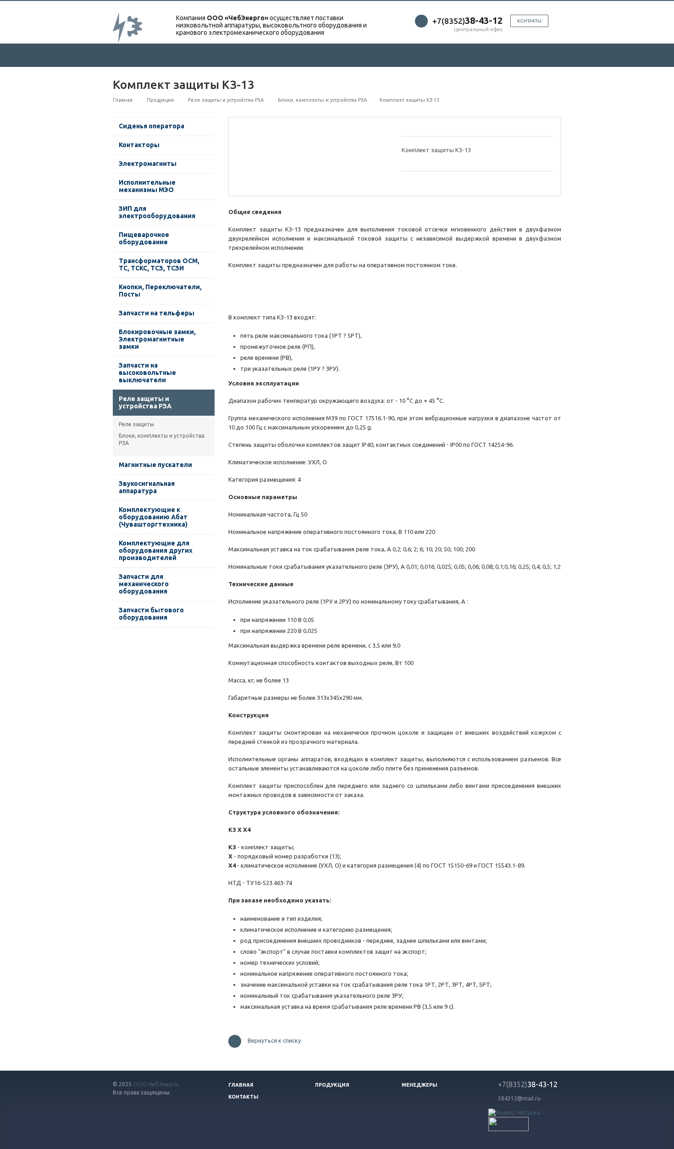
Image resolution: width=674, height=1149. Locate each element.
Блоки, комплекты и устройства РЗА (161, 439)
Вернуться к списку (274, 1041)
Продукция (332, 1085)
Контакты (529, 20)
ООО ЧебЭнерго (155, 1084)
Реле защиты (136, 424)
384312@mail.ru (519, 1098)
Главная (241, 1085)
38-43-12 (528, 1084)
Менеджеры (419, 1085)
